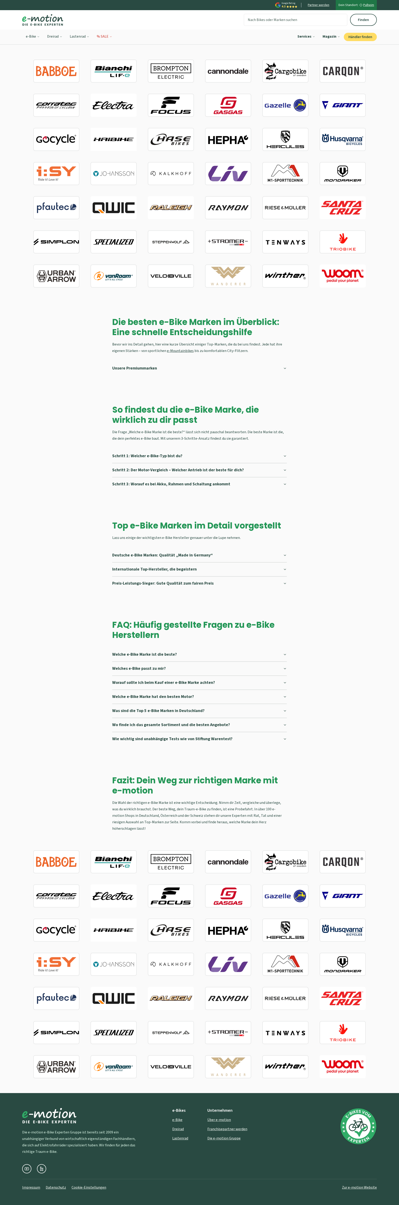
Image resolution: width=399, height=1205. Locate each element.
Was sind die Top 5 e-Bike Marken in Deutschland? (158, 711)
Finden (363, 19)
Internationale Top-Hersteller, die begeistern (154, 569)
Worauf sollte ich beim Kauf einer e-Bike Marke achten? (163, 682)
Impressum (31, 1187)
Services (304, 36)
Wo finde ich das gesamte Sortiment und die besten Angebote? (171, 725)
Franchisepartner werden (227, 1129)
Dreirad (53, 36)
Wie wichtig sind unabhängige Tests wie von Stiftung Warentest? (172, 739)
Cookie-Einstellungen (89, 1187)
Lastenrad (78, 36)
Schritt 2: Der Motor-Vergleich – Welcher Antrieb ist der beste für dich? (178, 470)
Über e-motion (219, 1119)
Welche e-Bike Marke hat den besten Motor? (153, 697)
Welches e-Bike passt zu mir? (139, 668)
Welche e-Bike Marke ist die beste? (144, 654)
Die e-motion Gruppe (224, 1138)
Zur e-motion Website (359, 1187)
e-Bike (31, 36)
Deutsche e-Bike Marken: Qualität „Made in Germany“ (162, 555)
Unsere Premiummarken (134, 368)
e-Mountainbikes (180, 350)
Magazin (329, 36)
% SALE (103, 36)
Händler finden (360, 36)
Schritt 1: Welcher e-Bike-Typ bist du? (147, 456)
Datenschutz (56, 1187)
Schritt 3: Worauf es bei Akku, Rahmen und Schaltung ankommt (171, 484)
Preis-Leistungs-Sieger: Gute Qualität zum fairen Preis (163, 583)
